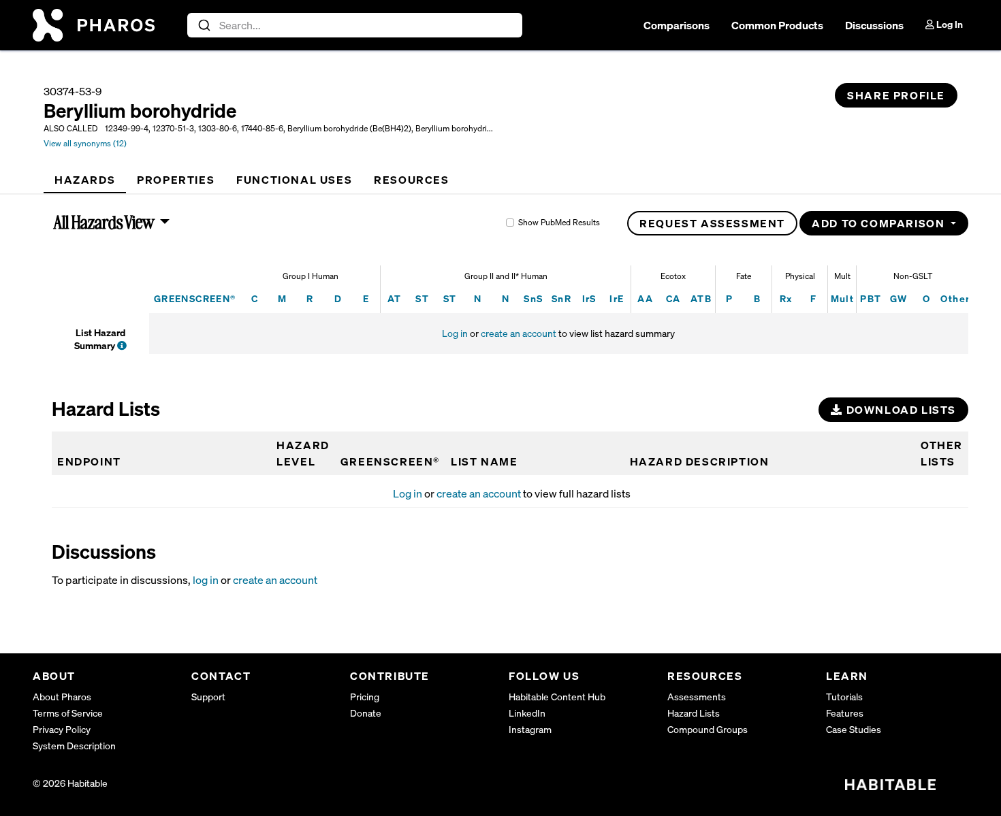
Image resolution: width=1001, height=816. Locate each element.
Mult (843, 298)
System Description (74, 745)
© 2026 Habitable (70, 783)
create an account (518, 333)
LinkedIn (527, 712)
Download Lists (899, 409)
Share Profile (896, 95)
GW (899, 298)
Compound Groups (707, 729)
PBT (870, 298)
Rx (786, 298)
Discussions (874, 25)
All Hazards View (104, 222)
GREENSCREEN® (195, 298)
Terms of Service (68, 712)
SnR (561, 298)
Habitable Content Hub (557, 696)
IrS (589, 298)
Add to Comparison (880, 223)
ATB (701, 298)
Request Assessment (712, 223)
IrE (616, 298)
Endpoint (89, 461)
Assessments (696, 696)
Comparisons (677, 25)
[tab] (85, 179)
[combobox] (355, 25)
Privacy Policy (62, 729)
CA (673, 298)
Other (955, 298)
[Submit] (203, 25)
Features (844, 712)
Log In (948, 24)
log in (206, 579)
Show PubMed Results (559, 222)
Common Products (777, 25)
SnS (533, 298)
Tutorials (844, 696)
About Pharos (62, 696)
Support (208, 696)
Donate (365, 712)
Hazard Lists (693, 712)
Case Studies (853, 729)
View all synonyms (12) (85, 143)
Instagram (530, 729)
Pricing (364, 696)
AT (394, 298)
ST (422, 298)
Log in (455, 333)
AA (645, 298)
